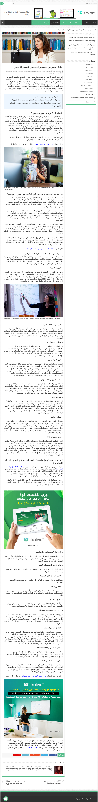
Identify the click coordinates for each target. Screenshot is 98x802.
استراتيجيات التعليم (66, 22)
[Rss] (13, 4)
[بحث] (1, 3)
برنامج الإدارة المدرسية (33, 71)
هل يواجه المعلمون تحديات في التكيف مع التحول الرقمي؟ (36, 100)
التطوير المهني (45, 22)
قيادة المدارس (55, 22)
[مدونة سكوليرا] (87, 12)
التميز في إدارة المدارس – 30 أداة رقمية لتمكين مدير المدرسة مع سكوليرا (15, 782)
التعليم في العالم (42, 71)
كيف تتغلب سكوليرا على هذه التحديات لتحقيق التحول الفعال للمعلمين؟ (35, 104)
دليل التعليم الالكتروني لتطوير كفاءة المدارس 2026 (82, 37)
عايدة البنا (59, 70)
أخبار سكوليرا (89, 67)
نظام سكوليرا (36, 22)
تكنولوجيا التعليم (77, 22)
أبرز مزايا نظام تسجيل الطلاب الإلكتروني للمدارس (82, 45)
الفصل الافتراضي (88, 82)
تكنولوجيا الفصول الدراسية (14, 71)
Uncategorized (89, 64)
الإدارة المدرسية (89, 73)
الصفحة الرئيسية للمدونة (89, 22)
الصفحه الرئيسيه (91, 30)
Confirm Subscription (91, 3)
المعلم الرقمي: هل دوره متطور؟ (47, 96)
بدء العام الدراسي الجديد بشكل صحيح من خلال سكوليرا (52, 782)
